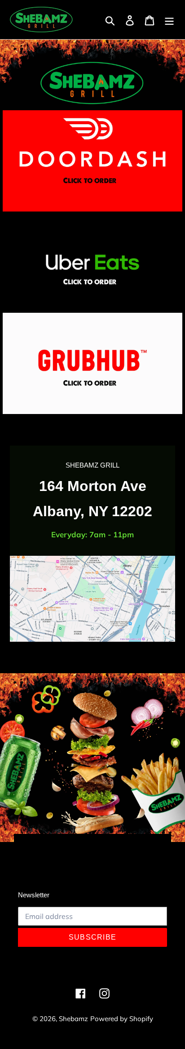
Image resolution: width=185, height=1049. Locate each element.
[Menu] (169, 19)
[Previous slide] (26, 844)
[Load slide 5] (104, 844)
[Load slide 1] (72, 844)
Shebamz (73, 1018)
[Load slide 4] (96, 844)
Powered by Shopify (121, 1018)
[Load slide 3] (88, 844)
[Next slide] (159, 844)
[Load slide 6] (112, 844)
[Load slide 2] (80, 844)
